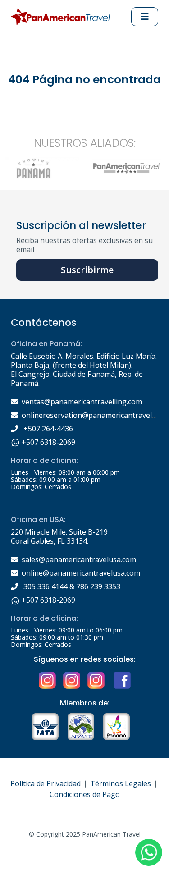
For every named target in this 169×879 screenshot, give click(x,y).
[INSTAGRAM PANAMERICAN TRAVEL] (96, 680)
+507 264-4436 (47, 429)
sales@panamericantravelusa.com (79, 559)
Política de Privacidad (45, 783)
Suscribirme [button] (87, 270)
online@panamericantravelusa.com (81, 573)
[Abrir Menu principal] (144, 16)
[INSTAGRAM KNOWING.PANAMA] (47, 680)
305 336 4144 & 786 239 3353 (71, 586)
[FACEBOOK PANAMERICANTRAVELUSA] (121, 680)
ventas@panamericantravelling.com (82, 402)
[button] (148, 852)
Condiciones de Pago (85, 794)
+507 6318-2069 (47, 442)
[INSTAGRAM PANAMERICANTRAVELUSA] (71, 680)
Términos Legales (120, 783)
